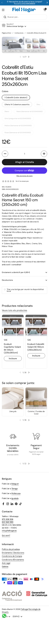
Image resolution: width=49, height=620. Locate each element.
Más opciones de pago (24, 176)
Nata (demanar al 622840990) (29, 111)
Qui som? (6, 535)
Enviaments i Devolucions (13, 552)
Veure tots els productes (14, 310)
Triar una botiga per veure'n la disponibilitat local (25, 290)
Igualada (14, 498)
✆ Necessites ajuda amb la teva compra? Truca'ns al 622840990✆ (24, 3)
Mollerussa (15, 493)
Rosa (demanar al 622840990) (18, 132)
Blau (38, 104)
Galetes (5, 566)
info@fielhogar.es (9, 530)
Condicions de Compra (12, 556)
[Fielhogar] (23, 10)
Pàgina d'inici (6, 33)
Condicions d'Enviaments (13, 559)
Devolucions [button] (7, 280)
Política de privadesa (11, 549)
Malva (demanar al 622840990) (18, 125)
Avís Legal (6, 563)
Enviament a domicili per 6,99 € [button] (16, 272)
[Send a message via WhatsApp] (4, 616)
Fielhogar (24, 609)
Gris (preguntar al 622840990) (18, 118)
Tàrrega (14, 488)
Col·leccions (19, 33)
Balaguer (15, 483)
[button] (44, 9)
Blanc (7, 111)
